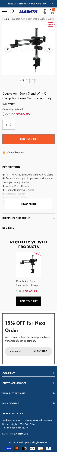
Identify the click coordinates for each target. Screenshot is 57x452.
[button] (12, 11)
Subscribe (40, 351)
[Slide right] (49, 48)
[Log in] (45, 11)
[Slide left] (8, 48)
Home (5, 19)
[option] (28, 48)
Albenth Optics (23, 442)
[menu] (4, 11)
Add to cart (28, 139)
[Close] (52, 3)
